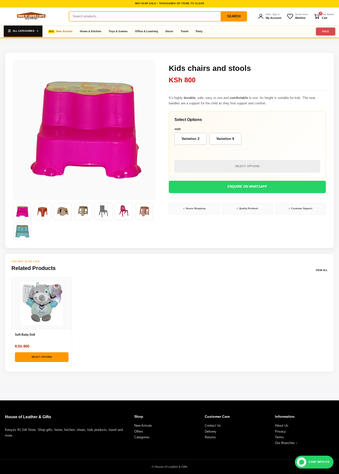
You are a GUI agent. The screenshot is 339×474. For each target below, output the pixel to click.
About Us (281, 425)
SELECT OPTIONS (247, 166)
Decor (169, 31)
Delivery (210, 431)
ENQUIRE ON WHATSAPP (247, 186)
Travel (184, 31)
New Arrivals (64, 31)
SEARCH (233, 16)
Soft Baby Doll (25, 334)
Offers (138, 431)
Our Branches (286, 443)
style (177, 128)
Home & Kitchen (90, 31)
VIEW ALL (322, 270)
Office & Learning (146, 31)
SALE (325, 31)
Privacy (280, 431)
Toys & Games (118, 31)
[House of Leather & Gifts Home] (31, 16)
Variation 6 (225, 139)
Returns (210, 437)
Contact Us (213, 425)
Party (199, 31)
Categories (142, 437)
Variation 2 (191, 139)
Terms (279, 437)
